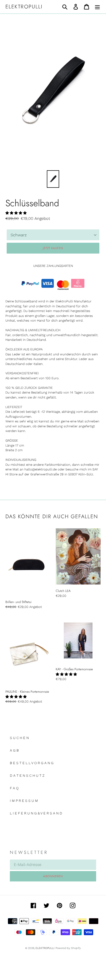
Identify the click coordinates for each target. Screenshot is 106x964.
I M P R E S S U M (24, 801)
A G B (14, 750)
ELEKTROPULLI (24, 7)
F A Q (14, 788)
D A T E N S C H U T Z (27, 775)
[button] (16, 213)
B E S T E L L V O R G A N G (31, 763)
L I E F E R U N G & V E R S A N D (36, 813)
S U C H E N (19, 738)
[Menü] (97, 6)
